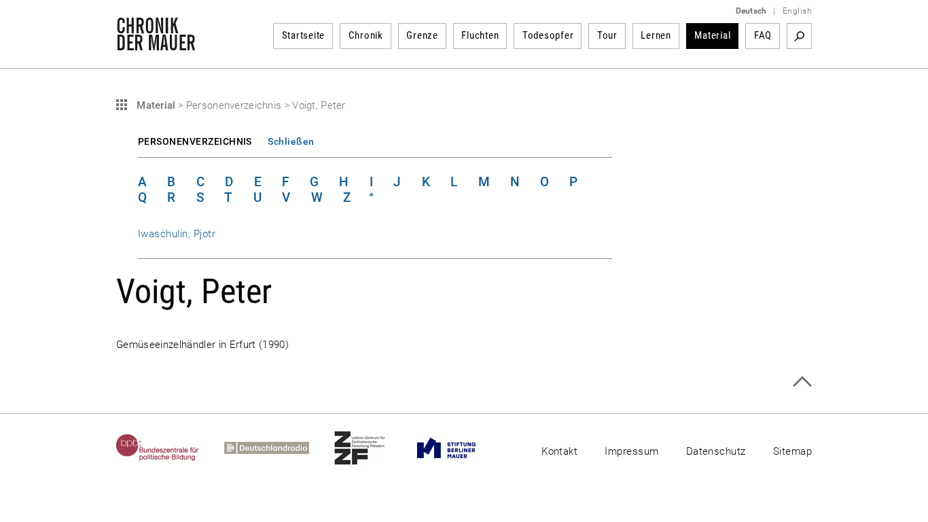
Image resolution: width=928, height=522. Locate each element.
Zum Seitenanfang (802, 381)
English (797, 11)
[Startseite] (156, 43)
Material (712, 35)
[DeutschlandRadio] (279, 448)
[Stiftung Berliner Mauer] (458, 448)
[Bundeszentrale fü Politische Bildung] (170, 448)
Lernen (656, 35)
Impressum (631, 451)
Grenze (422, 35)
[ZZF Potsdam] (372, 448)
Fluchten (480, 35)
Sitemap (792, 451)
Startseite (303, 35)
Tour (607, 35)
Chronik (366, 35)
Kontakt (559, 451)
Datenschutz (716, 451)
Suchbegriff (799, 36)
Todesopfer (548, 35)
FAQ (763, 35)
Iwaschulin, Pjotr (176, 234)
